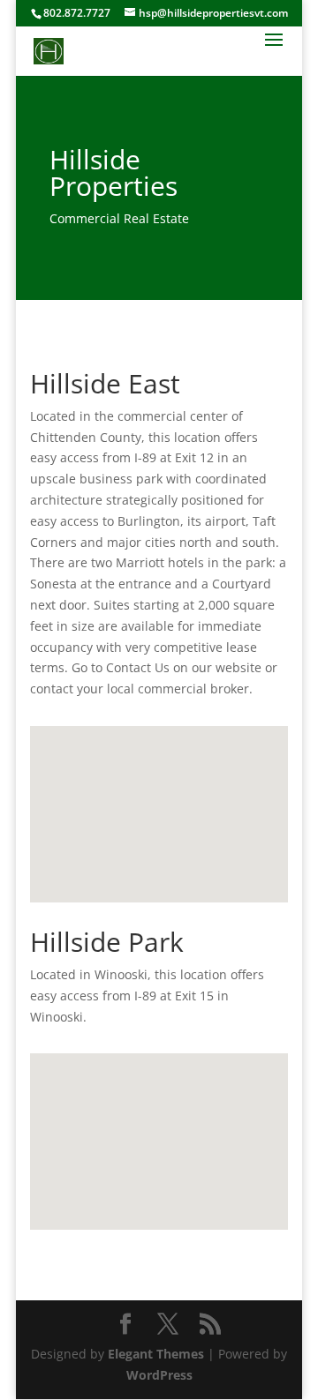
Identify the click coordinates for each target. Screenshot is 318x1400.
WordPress (159, 1374)
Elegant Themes (156, 1353)
